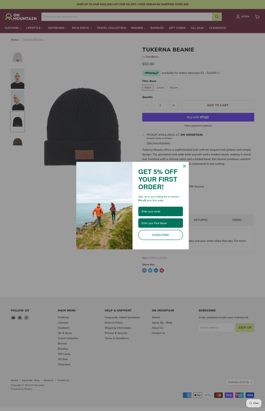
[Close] (184, 166)
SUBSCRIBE (160, 235)
